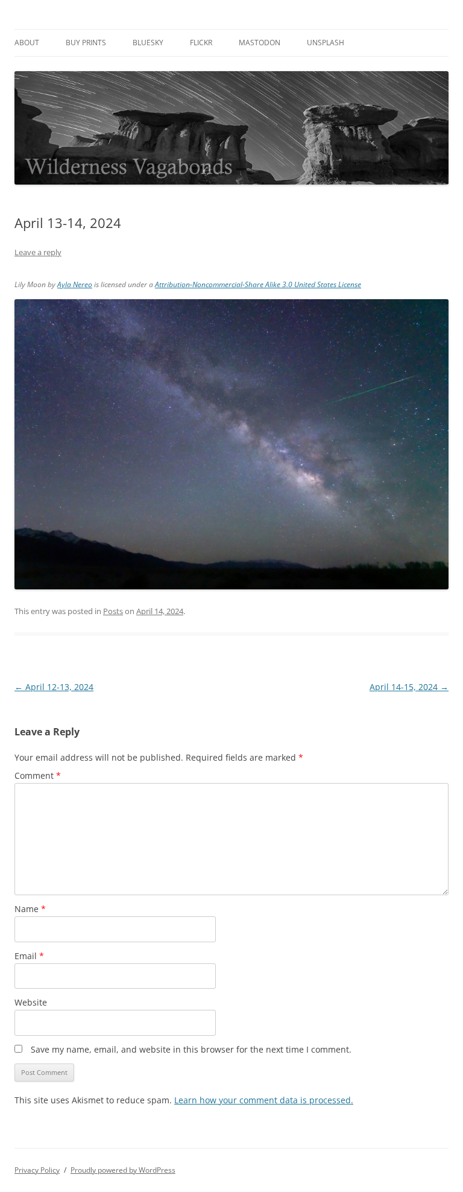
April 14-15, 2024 (409, 687)
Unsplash (325, 42)
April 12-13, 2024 (53, 687)
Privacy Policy (37, 1170)
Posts (113, 611)
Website (30, 1002)
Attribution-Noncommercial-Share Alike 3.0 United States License (258, 284)
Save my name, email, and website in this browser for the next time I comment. (191, 1049)
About (26, 42)
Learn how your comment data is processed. (263, 1100)
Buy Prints (86, 42)
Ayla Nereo (74, 284)
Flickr (201, 42)
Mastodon (259, 42)
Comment (37, 775)
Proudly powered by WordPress (123, 1170)
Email (29, 956)
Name (30, 909)
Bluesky (148, 42)
